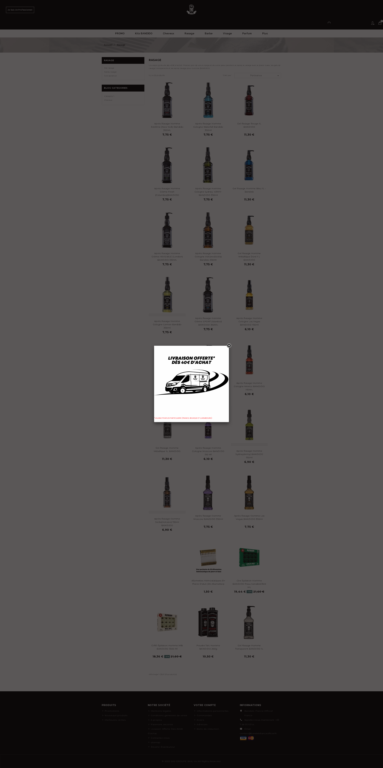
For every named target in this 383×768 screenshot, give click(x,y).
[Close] (229, 345)
